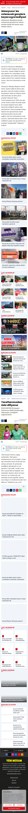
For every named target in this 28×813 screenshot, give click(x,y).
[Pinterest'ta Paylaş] (17, 133)
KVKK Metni (19, 805)
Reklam (14, 783)
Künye (14, 780)
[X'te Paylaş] (5, 33)
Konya (8, 7)
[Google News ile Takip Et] (23, 54)
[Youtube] (19, 754)
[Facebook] (6, 754)
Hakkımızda (14, 778)
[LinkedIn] (16, 754)
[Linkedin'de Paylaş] (14, 133)
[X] (9, 754)
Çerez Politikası (8, 805)
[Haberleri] (25, 486)
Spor (8, 398)
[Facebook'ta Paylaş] (2, 33)
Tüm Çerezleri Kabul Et (14, 808)
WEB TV (6, 750)
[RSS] (22, 754)
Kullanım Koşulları (14, 787)
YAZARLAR (20, 750)
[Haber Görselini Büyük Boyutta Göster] (14, 44)
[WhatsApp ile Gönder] (20, 133)
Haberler (3, 7)
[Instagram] (13, 754)
